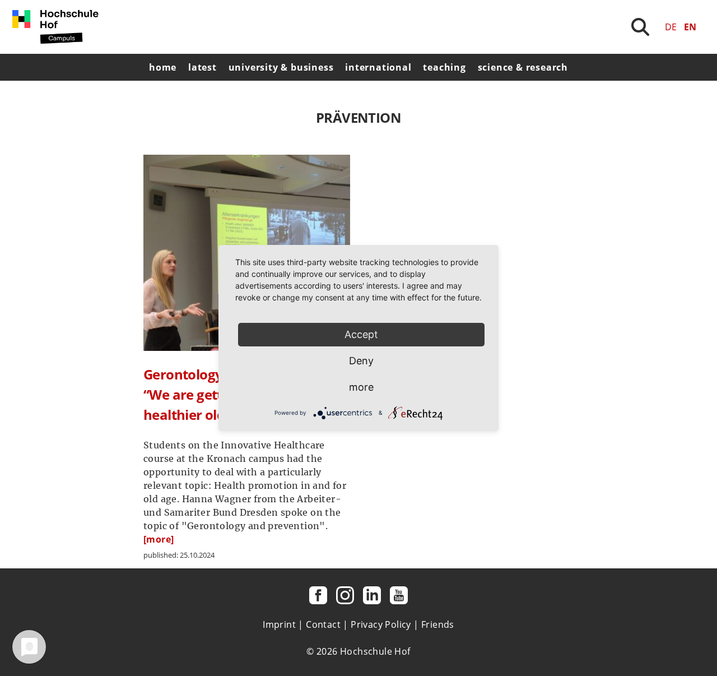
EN (690, 27)
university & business (281, 67)
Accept (361, 334)
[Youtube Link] (399, 595)
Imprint (279, 624)
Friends (437, 624)
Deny (361, 361)
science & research (523, 67)
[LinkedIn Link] (372, 595)
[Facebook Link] (318, 595)
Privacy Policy (381, 624)
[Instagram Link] (345, 595)
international (378, 67)
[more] (158, 539)
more (361, 387)
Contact (323, 624)
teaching (444, 67)
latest (202, 67)
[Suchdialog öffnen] (640, 27)
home (162, 67)
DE (671, 27)
